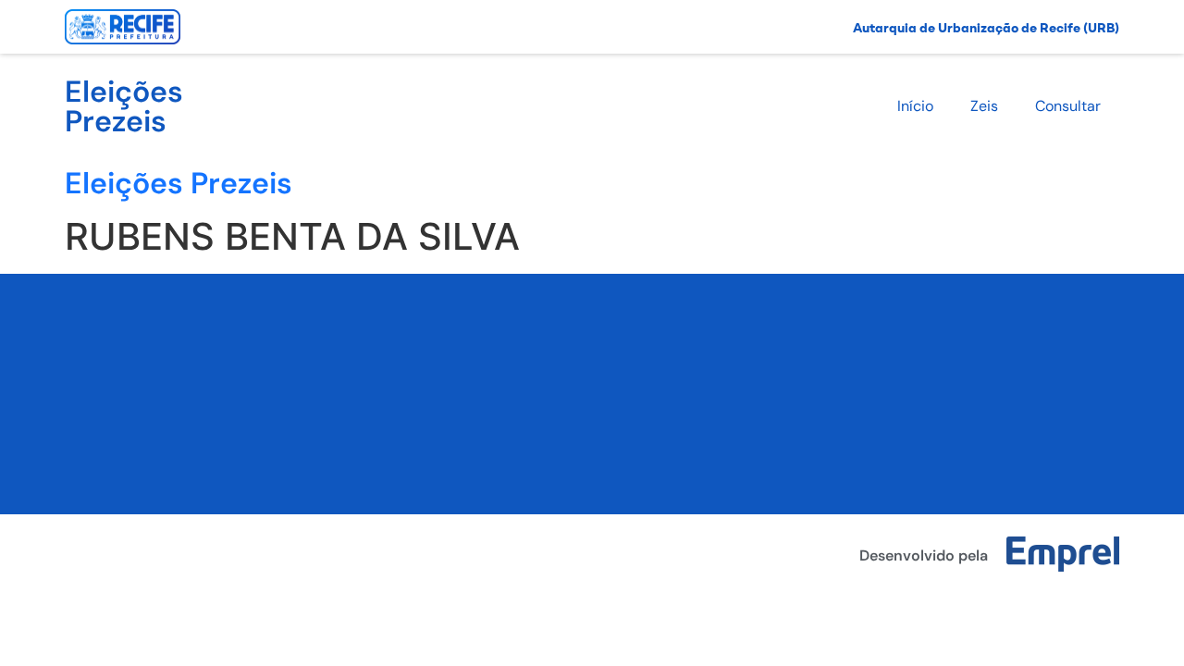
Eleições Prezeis (124, 106)
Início (915, 106)
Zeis (984, 106)
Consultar (1068, 106)
